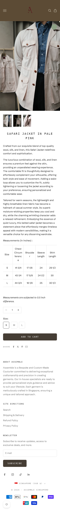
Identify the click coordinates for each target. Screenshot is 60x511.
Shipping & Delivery (13, 415)
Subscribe (15, 463)
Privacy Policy (10, 425)
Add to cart (30, 337)
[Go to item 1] (7, 120)
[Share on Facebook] (13, 347)
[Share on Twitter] (18, 347)
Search (7, 409)
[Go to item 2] (17, 120)
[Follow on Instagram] (12, 474)
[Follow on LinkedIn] (28, 474)
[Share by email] (26, 347)
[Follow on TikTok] (20, 474)
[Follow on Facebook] (4, 474)
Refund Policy (10, 420)
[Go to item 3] (27, 120)
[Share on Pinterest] (22, 347)
